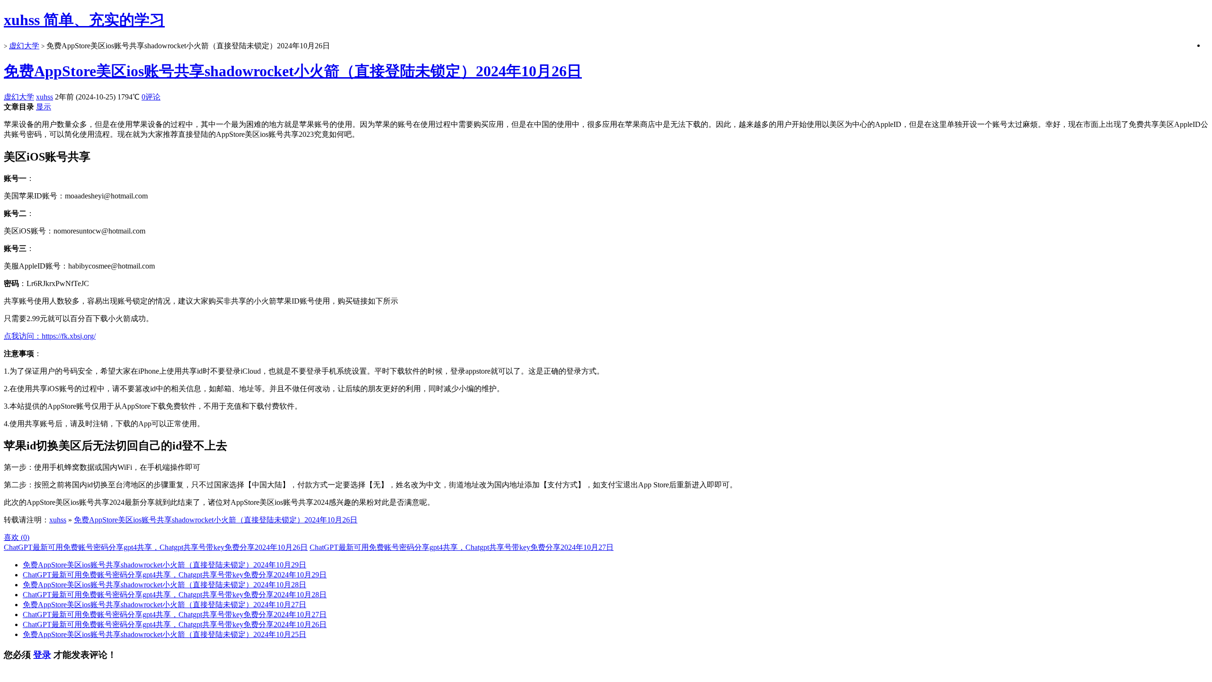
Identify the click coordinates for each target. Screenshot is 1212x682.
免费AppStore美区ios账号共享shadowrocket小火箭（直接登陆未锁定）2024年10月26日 (293, 71)
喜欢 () (16, 537)
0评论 (151, 97)
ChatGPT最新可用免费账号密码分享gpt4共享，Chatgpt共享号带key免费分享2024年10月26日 (156, 547)
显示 (43, 107)
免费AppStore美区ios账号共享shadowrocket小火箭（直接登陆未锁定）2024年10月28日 (164, 585)
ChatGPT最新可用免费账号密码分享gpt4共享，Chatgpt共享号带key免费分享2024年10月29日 (175, 575)
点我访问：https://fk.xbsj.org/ (50, 336)
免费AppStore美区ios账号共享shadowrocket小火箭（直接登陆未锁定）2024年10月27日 (164, 605)
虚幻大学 (24, 46)
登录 (42, 655)
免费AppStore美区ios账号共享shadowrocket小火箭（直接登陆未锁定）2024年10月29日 (164, 565)
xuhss (44, 97)
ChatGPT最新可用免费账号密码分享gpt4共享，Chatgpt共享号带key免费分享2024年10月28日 (175, 595)
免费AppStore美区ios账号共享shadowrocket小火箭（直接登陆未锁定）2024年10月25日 (164, 634)
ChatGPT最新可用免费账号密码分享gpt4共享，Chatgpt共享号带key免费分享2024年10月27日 (462, 547)
